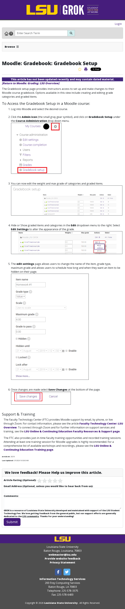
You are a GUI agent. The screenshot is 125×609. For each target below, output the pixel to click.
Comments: (11, 495)
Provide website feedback (62, 558)
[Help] (11, 33)
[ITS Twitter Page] (66, 572)
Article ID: (6, 457)
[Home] (6, 33)
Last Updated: (8, 460)
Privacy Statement (62, 562)
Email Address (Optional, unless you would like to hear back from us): (48, 486)
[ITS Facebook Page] (58, 572)
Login (118, 24)
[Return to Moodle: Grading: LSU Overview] (30, 83)
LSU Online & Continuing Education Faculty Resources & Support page (72, 431)
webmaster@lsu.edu (62, 554)
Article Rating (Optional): (20, 480)
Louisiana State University (61, 602)
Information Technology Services (62, 579)
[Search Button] (71, 33)
